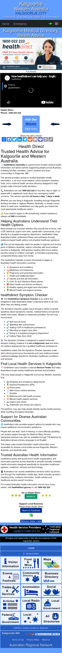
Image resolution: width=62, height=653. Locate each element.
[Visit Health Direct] (31, 124)
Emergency (20, 23)
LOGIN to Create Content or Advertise (31, 627)
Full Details (31, 71)
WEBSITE (31, 496)
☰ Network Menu (31, 553)
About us (46, 640)
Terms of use (18, 640)
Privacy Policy (33, 640)
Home (5, 23)
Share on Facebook (31, 510)
